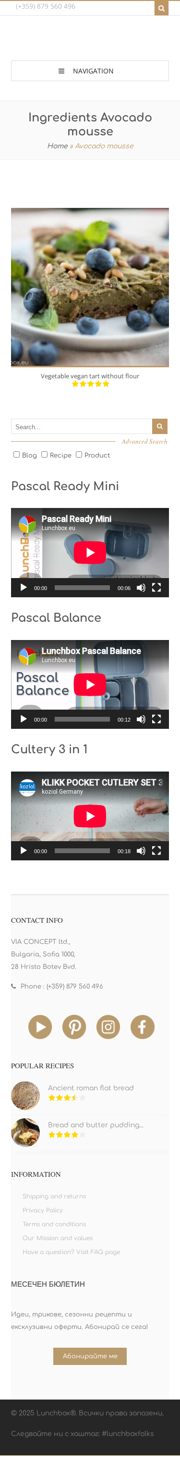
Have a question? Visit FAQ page (71, 1252)
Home (57, 146)
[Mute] (141, 587)
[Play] (23, 587)
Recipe (61, 455)
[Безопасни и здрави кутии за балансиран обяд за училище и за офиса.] (90, 40)
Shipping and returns (54, 1196)
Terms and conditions (54, 1224)
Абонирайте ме (90, 1356)
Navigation (93, 70)
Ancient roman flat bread (91, 1088)
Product (97, 455)
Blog (29, 455)
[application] (90, 552)
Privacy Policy (43, 1210)
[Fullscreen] (156, 587)
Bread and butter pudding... (96, 1125)
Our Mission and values (58, 1238)
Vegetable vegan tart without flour (90, 376)
